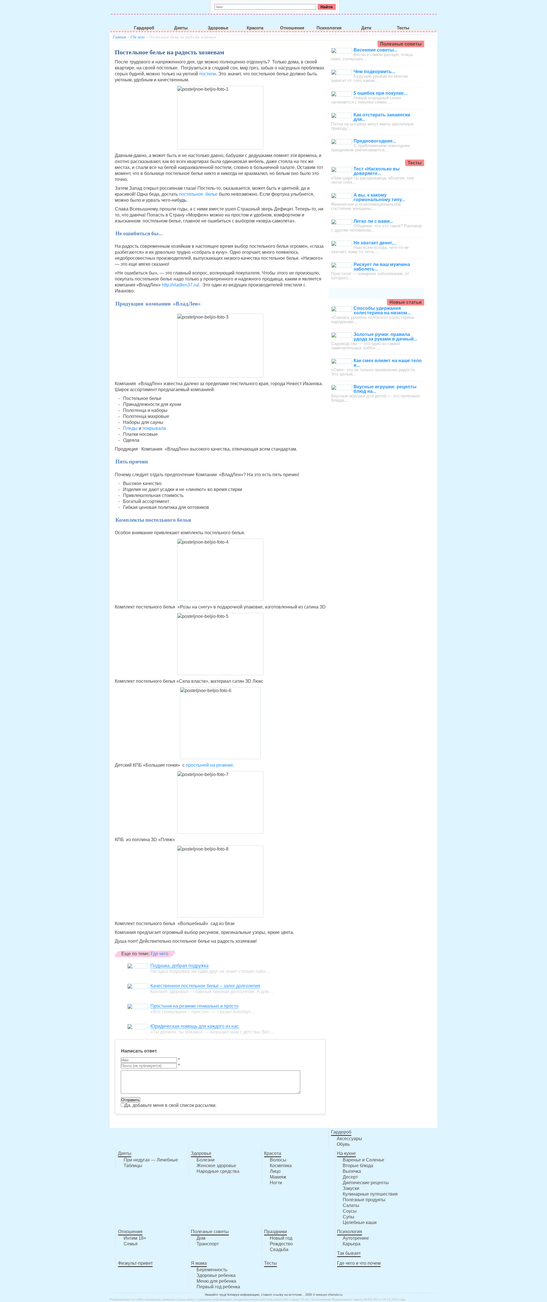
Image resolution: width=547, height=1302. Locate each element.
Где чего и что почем (359, 1263)
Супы (348, 1216)
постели (207, 73)
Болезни (206, 1159)
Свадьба (279, 1249)
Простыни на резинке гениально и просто (194, 1006)
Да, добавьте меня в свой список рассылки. (170, 1105)
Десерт (350, 1177)
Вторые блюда (358, 1165)
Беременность (212, 1269)
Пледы (130, 428)
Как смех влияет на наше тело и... (388, 363)
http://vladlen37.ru (180, 284)
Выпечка (352, 1171)
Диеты (181, 28)
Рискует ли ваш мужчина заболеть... (382, 266)
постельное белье (198, 194)
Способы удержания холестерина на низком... (382, 310)
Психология (329, 28)
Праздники (275, 1231)
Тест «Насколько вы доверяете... (377, 171)
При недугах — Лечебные (151, 1159)
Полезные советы (210, 1231)
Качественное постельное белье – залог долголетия (205, 985)
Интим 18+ (135, 1238)
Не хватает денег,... (375, 242)
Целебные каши (360, 1222)
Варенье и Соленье (363, 1159)
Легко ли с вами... (373, 221)
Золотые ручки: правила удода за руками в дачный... (385, 336)
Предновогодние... (375, 141)
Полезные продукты (364, 1199)
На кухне (346, 1153)
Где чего (137, 37)
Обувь (343, 1144)
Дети (366, 28)
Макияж (278, 1177)
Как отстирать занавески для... (382, 117)
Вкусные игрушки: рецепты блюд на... (385, 389)
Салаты (351, 1205)
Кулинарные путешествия (370, 1194)
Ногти (276, 1182)
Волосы (278, 1159)
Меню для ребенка (216, 1281)
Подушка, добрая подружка (179, 965)
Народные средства (218, 1171)
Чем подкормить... (374, 71)
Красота (255, 28)
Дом (201, 1238)
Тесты (403, 28)
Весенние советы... (375, 50)
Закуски (351, 1188)
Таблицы (133, 1165)
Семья (131, 1243)
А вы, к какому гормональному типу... (379, 197)
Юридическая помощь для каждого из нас (194, 1026)
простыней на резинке (209, 765)
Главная (119, 37)
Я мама (199, 1263)
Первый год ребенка (218, 1286)
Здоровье (218, 28)
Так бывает (349, 1253)
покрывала (154, 428)
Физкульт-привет (135, 1263)
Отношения (292, 28)
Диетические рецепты (366, 1182)
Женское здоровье (216, 1165)
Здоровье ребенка (216, 1275)
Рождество (281, 1243)
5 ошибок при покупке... (380, 93)
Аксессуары (349, 1138)
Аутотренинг (356, 1238)
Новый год (281, 1238)
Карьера (351, 1243)
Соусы (350, 1211)
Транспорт (208, 1243)
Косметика (281, 1165)
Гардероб (144, 28)
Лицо (275, 1171)
